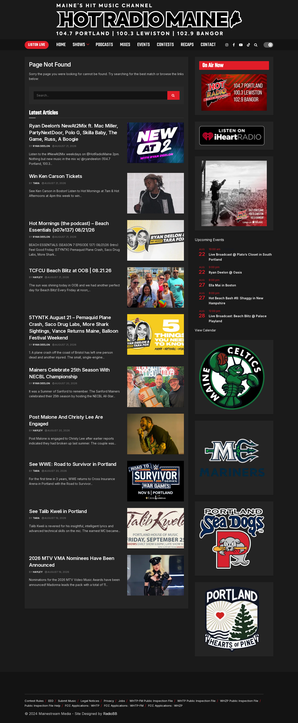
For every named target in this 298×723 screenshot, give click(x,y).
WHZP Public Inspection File (239, 700)
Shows (79, 44)
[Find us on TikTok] (248, 45)
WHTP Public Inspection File (196, 700)
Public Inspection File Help (42, 705)
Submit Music (67, 700)
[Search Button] (255, 44)
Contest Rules (34, 700)
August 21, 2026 (65, 146)
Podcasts (104, 44)
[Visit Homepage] (149, 19)
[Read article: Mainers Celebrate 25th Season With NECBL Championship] (155, 387)
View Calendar (205, 330)
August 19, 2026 (55, 518)
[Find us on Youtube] (241, 44)
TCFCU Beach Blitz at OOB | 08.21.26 (70, 270)
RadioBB (110, 713)
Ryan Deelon (41, 146)
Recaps (187, 44)
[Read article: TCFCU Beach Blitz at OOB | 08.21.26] (155, 287)
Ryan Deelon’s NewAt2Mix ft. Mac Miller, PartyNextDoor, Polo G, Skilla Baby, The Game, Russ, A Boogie (73, 132)
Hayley (38, 277)
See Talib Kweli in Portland (58, 511)
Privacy (109, 700)
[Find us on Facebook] (234, 44)
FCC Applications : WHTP (82, 705)
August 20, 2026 (65, 383)
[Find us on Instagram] (226, 44)
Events (143, 44)
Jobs (121, 700)
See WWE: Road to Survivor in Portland (72, 464)
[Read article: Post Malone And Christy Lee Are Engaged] (155, 434)
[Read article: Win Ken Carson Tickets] (155, 193)
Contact (208, 44)
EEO (50, 700)
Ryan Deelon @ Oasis (225, 272)
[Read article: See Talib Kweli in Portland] (155, 528)
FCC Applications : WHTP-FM (124, 705)
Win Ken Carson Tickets (55, 176)
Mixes (125, 44)
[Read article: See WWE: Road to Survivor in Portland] (155, 481)
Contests (165, 44)
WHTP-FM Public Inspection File (151, 700)
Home (61, 44)
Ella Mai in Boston (222, 285)
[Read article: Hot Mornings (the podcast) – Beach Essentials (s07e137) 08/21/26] (155, 240)
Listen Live (36, 45)
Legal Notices (90, 700)
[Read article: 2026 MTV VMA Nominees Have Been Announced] (155, 575)
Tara (36, 183)
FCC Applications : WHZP (165, 705)
